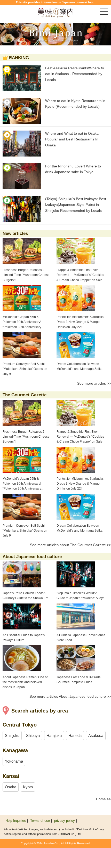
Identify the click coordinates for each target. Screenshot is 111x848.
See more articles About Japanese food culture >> (70, 696)
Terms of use (40, 821)
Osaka (10, 787)
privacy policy (64, 821)
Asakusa (95, 735)
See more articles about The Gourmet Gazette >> (70, 545)
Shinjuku (12, 735)
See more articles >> (94, 383)
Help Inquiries (15, 821)
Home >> (103, 799)
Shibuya (33, 735)
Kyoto (28, 787)
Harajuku (54, 735)
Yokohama (14, 761)
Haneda (75, 735)
